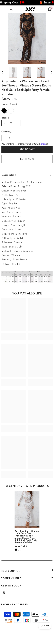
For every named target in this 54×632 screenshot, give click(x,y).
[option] (27, 38)
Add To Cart (27, 149)
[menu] (3, 9)
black (16, 549)
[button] (2, 72)
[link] (13, 334)
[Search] (11, 9)
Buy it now (27, 159)
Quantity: (6, 132)
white (19, 549)
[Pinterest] (4, 592)
